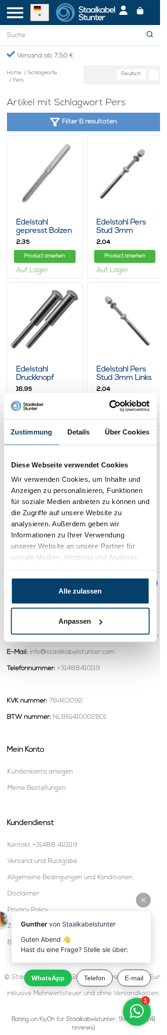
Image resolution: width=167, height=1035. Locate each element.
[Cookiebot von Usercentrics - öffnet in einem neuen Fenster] (112, 406)
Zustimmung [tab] (31, 431)
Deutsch (131, 74)
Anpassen (74, 621)
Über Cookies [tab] (127, 431)
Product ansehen (44, 256)
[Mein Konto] (123, 12)
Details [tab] (78, 431)
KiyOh (47, 1019)
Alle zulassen (80, 590)
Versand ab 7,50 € (44, 55)
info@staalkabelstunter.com (72, 652)
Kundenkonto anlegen (40, 771)
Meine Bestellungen (36, 788)
